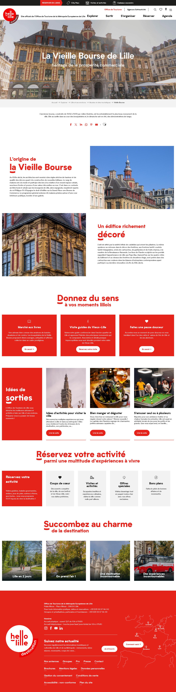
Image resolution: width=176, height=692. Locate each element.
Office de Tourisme (113, 9)
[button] (92, 16)
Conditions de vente (87, 675)
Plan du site (86, 682)
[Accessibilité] (165, 9)
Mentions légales (68, 668)
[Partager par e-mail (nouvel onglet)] (96, 125)
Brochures (49, 668)
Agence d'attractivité (136, 9)
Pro (78, 661)
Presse (87, 661)
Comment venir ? (133, 644)
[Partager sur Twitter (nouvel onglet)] (76, 125)
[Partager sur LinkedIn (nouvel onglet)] (81, 125)
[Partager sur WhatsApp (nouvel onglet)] (86, 125)
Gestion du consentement (58, 675)
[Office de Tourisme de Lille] (11, 16)
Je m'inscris (109, 649)
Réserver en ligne (51, 2)
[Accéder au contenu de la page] (88, 86)
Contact (99, 661)
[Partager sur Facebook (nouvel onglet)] (70, 125)
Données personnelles (93, 668)
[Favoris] (161, 9)
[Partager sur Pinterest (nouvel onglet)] (91, 125)
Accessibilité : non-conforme (60, 682)
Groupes (67, 661)
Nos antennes (51, 661)
